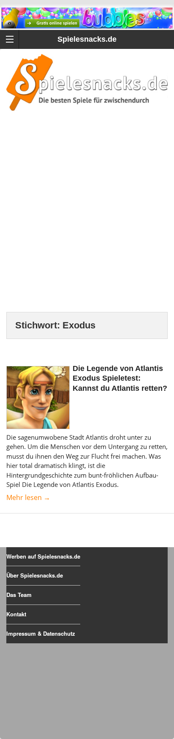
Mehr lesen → (28, 497)
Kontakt (16, 614)
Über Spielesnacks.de (34, 575)
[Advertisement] (87, 222)
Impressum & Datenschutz (40, 633)
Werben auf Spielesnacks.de (43, 556)
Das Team (19, 595)
